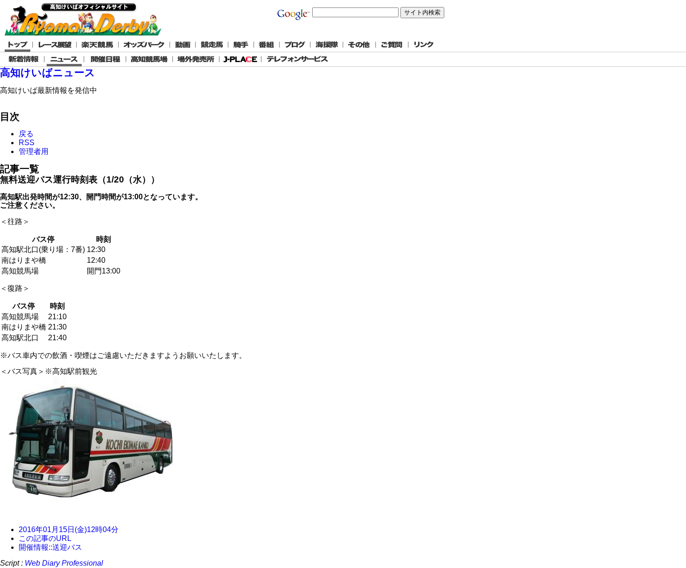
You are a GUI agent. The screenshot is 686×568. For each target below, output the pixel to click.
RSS (27, 143)
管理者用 (34, 151)
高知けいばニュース (47, 72)
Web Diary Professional (64, 563)
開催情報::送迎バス (50, 547)
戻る (26, 134)
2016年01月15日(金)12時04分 (69, 529)
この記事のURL (45, 538)
